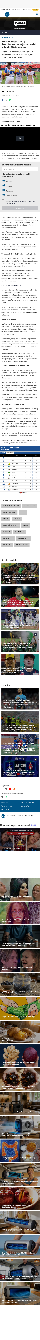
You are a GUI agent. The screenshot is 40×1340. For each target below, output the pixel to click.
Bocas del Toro (9, 512)
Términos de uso (6, 806)
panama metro (22, 545)
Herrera (6, 532)
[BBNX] (3, 816)
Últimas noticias (5, 9)
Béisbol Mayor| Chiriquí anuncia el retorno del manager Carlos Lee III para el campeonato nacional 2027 (18, 602)
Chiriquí (17, 519)
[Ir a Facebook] (2, 789)
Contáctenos (5, 809)
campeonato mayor (11, 506)
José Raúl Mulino (15, 9)
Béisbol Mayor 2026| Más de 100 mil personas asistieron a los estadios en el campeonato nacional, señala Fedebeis (19, 578)
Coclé (23, 512)
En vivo (36, 9)
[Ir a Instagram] (6, 789)
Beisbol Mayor (29, 506)
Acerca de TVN (25, 806)
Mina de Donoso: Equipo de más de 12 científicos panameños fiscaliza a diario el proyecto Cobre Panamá (19, 727)
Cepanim (24, 9)
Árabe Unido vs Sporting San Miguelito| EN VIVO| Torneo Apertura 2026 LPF (19, 772)
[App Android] (6, 796)
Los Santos (19, 532)
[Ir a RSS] (14, 789)
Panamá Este (8, 538)
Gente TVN (4, 802)
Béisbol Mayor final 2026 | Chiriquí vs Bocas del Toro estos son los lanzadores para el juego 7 (19, 670)
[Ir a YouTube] (10, 789)
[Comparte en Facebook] (3, 100)
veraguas (7, 545)
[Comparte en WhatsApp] (10, 100)
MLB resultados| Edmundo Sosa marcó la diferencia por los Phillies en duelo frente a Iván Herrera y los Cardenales (20, 703)
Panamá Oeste (23, 538)
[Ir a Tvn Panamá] (19, 14)
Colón (5, 519)
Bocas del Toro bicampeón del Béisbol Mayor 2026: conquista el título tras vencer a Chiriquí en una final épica (18, 646)
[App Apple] (2, 796)
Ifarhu (29, 9)
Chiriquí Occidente (10, 525)
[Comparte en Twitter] (6, 100)
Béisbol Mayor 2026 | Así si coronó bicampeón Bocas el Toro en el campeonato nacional (18, 625)
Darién (25, 525)
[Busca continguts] (37, 14)
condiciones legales (18, 201)
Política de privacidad (27, 802)
